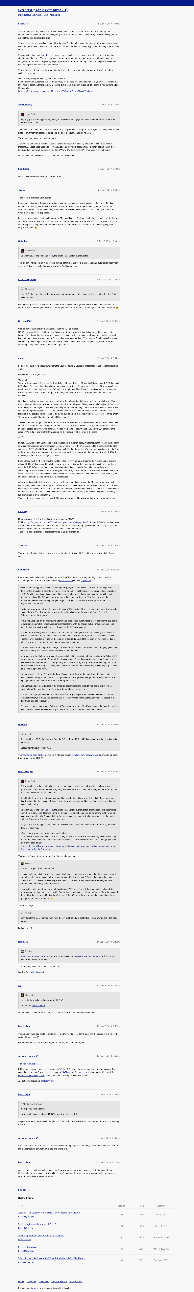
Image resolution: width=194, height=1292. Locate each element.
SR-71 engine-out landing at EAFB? (37, 1224)
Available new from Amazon (85, 755)
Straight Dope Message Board (14, 3)
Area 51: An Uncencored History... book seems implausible (49, 1212)
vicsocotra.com (66, 580)
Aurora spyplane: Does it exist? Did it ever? (41, 1235)
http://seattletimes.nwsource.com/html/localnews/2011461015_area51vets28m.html (55, 91)
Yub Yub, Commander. (28, 1064)
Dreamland (86, 580)
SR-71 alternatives (27, 1246)
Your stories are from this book (32, 755)
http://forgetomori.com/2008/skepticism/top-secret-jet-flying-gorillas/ (56, 522)
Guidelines (44, 1281)
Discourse (34, 1288)
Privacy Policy (76, 1281)
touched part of (36, 972)
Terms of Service (59, 1281)
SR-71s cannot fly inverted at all (75, 1072)
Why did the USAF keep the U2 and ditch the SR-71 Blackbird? (51, 1258)
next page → (24, 1190)
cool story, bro (47, 1081)
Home (21, 1281)
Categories (31, 1281)
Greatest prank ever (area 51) (43, 10)
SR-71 (48, 55)
